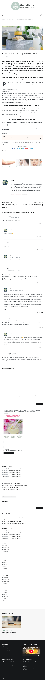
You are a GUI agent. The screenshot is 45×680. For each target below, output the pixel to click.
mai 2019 (5, 562)
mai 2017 (5, 592)
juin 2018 (5, 568)
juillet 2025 (5, 545)
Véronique (9, 216)
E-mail (5, 445)
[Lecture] (24, 655)
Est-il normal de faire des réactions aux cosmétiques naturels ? (35, 168)
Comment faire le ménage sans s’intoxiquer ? (11, 665)
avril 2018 (5, 572)
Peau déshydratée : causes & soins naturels (11, 483)
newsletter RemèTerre (7, 650)
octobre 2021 (5, 551)
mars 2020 (5, 558)
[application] (31, 651)
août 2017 (5, 587)
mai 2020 (5, 556)
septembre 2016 (6, 600)
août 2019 (5, 560)
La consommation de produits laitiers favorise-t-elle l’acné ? (14, 523)
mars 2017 (5, 594)
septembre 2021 (6, 553)
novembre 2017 (6, 581)
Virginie (12, 180)
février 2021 (5, 555)
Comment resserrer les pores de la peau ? (33, 204)
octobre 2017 (5, 583)
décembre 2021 (6, 547)
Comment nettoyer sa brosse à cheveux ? (9, 633)
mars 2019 (5, 564)
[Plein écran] (38, 655)
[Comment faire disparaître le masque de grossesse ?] (22, 162)
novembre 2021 (6, 549)
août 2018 (5, 566)
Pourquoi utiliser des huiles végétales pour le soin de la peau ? (15, 485)
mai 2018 (5, 570)
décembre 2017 (6, 579)
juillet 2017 (5, 588)
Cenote (25, 678)
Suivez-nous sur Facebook (8, 459)
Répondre (41, 223)
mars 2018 (5, 573)
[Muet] (37, 655)
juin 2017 (5, 590)
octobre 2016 (5, 598)
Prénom (6, 440)
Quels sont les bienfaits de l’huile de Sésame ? (11, 662)
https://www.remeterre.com (16, 194)
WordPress (40, 678)
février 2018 (5, 575)
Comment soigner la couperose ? (14, 468)
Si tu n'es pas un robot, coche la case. (13, 450)
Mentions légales (6, 648)
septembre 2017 (6, 585)
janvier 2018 (5, 577)
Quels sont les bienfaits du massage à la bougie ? (12, 489)
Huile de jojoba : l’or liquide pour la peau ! (11, 487)
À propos (5, 647)
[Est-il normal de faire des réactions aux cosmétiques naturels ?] (36, 162)
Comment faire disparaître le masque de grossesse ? (21, 167)
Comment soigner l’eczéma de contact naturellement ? (8, 167)
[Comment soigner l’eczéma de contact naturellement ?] (8, 162)
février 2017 (5, 596)
